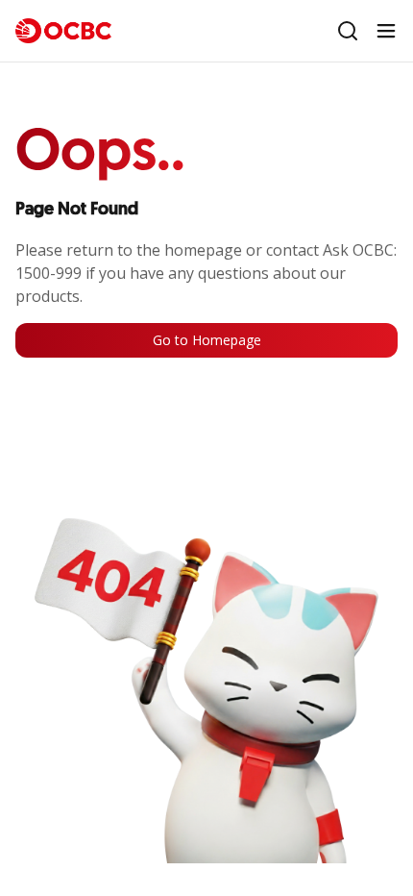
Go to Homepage (207, 340)
